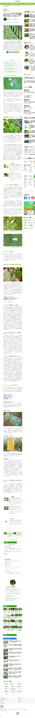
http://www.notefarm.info (9, 600)
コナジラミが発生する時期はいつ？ (10, 65)
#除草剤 (30, 150)
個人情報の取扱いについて (4, 699)
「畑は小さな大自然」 (12, 539)
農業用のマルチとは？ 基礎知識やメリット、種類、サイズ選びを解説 (20, 629)
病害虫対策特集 (17, 22)
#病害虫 (12, 567)
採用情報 (15, 709)
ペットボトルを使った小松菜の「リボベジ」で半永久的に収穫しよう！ (5, 611)
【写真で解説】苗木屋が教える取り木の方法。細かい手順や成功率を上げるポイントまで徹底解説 (16, 617)
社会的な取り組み (10, 709)
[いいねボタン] (4, 11)
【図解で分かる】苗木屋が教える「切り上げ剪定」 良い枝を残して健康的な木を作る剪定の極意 (5, 617)
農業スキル (7, 3)
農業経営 (11, 3)
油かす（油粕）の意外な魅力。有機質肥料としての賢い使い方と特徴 (12, 611)
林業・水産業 (19, 691)
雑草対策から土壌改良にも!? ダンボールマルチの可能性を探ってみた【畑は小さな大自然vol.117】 (16, 611)
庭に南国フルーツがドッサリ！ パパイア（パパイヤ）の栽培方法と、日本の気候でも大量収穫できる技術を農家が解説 (16, 629)
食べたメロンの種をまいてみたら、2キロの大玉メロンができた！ (8, 623)
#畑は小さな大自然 (7, 567)
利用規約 (19, 699)
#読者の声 (15, 568)
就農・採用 (6, 691)
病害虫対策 (11, 22)
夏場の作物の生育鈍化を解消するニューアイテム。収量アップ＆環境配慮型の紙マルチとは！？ (8, 617)
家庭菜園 (8, 22)
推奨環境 (1, 701)
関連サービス (30, 3)
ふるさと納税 (13, 691)
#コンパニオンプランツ (27, 152)
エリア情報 (25, 3)
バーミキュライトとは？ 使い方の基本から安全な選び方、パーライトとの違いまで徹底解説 (12, 623)
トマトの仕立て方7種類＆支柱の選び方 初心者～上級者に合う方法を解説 (12, 617)
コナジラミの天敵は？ (8, 66)
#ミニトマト (26, 154)
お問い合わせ (20, 701)
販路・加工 (12, 686)
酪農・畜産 (19, 686)
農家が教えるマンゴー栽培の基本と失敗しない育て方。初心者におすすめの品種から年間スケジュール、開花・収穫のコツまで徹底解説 (20, 611)
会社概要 (2, 709)
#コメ (33, 150)
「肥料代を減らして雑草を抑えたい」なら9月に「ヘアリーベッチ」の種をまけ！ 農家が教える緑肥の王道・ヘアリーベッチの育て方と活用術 (12, 629)
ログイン (33, 1)
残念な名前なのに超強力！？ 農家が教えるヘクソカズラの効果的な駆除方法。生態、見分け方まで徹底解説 (20, 623)
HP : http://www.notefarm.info (9, 596)
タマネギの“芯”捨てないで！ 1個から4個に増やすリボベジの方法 (5, 629)
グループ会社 (19, 709)
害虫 (4, 22)
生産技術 (9, 5)
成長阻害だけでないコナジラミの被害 (10, 63)
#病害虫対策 (6, 568)
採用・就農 (15, 3)
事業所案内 (5, 709)
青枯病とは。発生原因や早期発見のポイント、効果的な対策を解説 (8, 629)
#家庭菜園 (17, 567)
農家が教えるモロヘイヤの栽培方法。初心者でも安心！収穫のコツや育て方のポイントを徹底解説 (16, 623)
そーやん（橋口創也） (14, 18)
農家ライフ (25, 225)
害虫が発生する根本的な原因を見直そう (11, 68)
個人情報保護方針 (24, 709)
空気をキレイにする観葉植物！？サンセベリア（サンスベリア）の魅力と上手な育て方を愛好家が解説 (8, 611)
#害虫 (14, 567)
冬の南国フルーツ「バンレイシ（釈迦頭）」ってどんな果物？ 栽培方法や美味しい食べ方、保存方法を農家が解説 (20, 617)
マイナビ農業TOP (5, 5)
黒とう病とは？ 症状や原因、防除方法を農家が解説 (5, 623)
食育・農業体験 (31, 225)
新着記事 (25, 220)
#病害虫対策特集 (11, 568)
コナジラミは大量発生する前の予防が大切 (11, 71)
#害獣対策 (25, 150)
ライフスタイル (20, 3)
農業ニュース (2, 3)
